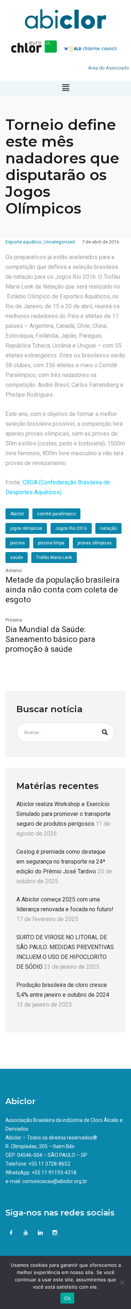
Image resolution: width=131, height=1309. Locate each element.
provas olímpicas (95, 543)
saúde (16, 557)
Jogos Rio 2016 (71, 528)
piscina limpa (51, 543)
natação (108, 528)
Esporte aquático (23, 242)
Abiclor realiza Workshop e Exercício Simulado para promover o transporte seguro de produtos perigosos (63, 814)
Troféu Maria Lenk (54, 557)
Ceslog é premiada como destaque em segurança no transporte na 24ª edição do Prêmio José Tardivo (61, 861)
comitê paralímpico (56, 513)
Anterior (13, 570)
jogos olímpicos (26, 528)
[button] (65, 88)
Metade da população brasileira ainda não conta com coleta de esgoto (62, 589)
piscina (17, 543)
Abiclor (17, 513)
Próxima (13, 620)
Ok (67, 1298)
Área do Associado (108, 68)
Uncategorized (59, 242)
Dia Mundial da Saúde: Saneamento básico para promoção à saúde (50, 639)
